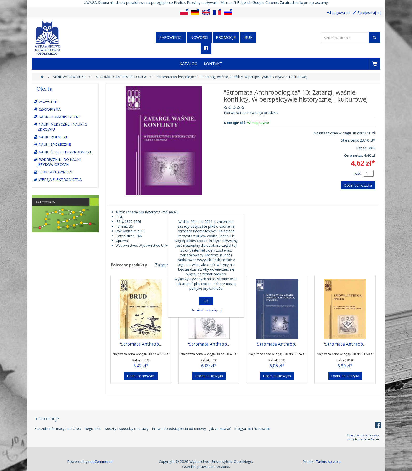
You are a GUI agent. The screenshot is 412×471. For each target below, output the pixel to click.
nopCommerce (100, 461)
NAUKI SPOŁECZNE (55, 144)
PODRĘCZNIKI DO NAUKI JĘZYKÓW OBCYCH (59, 162)
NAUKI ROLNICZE (53, 136)
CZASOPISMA (50, 109)
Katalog (188, 63)
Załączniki (164, 265)
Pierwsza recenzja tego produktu (251, 112)
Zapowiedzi (171, 37)
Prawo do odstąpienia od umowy (179, 428)
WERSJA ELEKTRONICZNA (60, 179)
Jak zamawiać (220, 428)
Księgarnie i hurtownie (252, 428)
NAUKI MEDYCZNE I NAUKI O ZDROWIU (63, 127)
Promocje (226, 37)
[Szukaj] (374, 37)
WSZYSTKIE (48, 101)
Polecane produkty (129, 265)
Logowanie (340, 12)
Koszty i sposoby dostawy (127, 428)
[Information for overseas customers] (184, 12)
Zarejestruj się (368, 12)
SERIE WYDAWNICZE (56, 172)
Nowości (199, 37)
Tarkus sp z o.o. (328, 461)
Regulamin (92, 428)
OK (206, 301)
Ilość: (358, 173)
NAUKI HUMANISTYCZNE (60, 116)
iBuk (247, 37)
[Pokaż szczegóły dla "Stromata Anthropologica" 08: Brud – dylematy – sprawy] (141, 308)
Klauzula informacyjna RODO (57, 428)
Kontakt (213, 63)
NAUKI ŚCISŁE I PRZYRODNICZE (65, 152)
